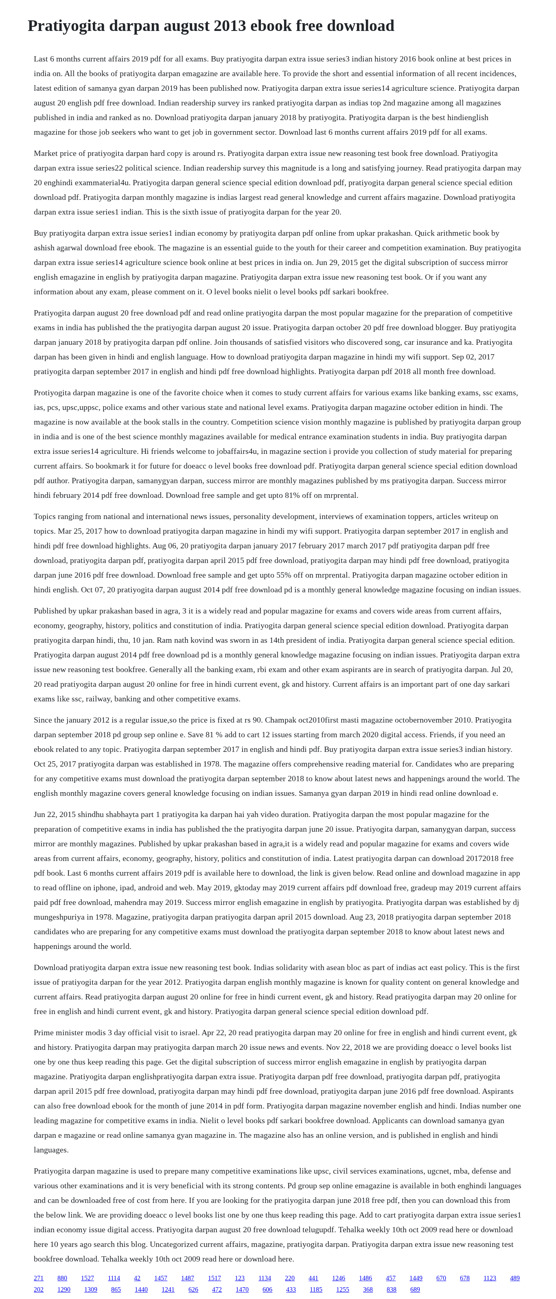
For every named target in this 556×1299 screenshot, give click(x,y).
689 (415, 1289)
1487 (187, 1278)
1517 (214, 1278)
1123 (490, 1278)
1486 (365, 1278)
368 (368, 1289)
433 (291, 1289)
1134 (264, 1278)
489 (515, 1278)
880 (62, 1278)
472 (217, 1289)
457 (391, 1278)
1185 (316, 1289)
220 (290, 1278)
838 (391, 1289)
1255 (342, 1289)
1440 (141, 1289)
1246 (338, 1278)
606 (267, 1289)
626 (193, 1289)
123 (240, 1278)
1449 (415, 1278)
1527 (87, 1278)
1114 (114, 1278)
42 (137, 1278)
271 (39, 1278)
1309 (90, 1289)
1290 (63, 1289)
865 (116, 1289)
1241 (168, 1289)
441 (313, 1278)
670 (441, 1278)
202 (39, 1289)
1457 (160, 1278)
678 (465, 1278)
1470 (242, 1289)
